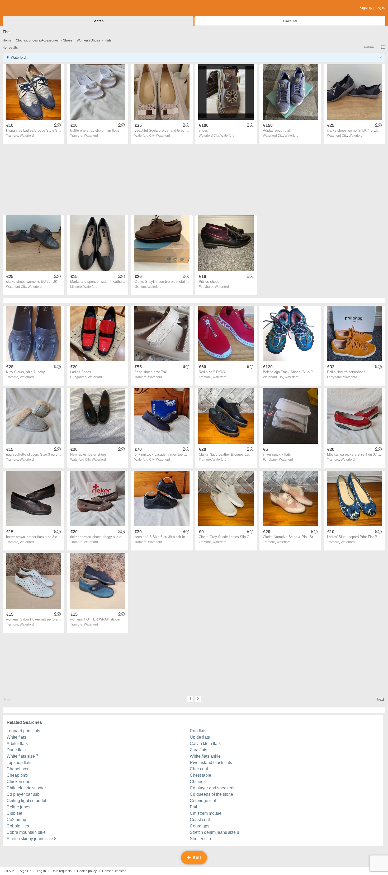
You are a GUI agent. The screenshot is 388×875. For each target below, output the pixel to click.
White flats (16, 737)
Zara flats (198, 750)
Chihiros (198, 781)
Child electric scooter (26, 788)
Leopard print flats (23, 731)
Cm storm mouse (205, 813)
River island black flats (211, 762)
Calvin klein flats (205, 743)
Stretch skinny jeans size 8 (31, 838)
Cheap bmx (17, 775)
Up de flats (200, 737)
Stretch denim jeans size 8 (214, 832)
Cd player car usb (23, 794)
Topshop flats (19, 762)
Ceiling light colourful (26, 800)
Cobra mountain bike (26, 832)
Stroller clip (200, 838)
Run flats (198, 731)
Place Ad (290, 21)
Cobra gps (199, 826)
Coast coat (200, 819)
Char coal (199, 769)
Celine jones (18, 807)
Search (98, 21)
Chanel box (17, 769)
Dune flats (16, 750)
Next (380, 699)
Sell (196, 857)
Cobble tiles (18, 826)
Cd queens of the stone (211, 794)
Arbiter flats (17, 743)
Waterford (27, 135)
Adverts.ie (23, 8)
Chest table (200, 775)
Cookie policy (87, 871)
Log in (41, 871)
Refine (369, 47)
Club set (14, 813)
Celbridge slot (203, 800)
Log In (380, 8)
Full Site (8, 871)
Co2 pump (16, 819)
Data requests (61, 871)
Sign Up (366, 8)
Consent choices (114, 871)
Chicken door (19, 781)
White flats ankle (205, 756)
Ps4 (193, 807)
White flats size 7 (22, 756)
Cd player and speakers (212, 788)
